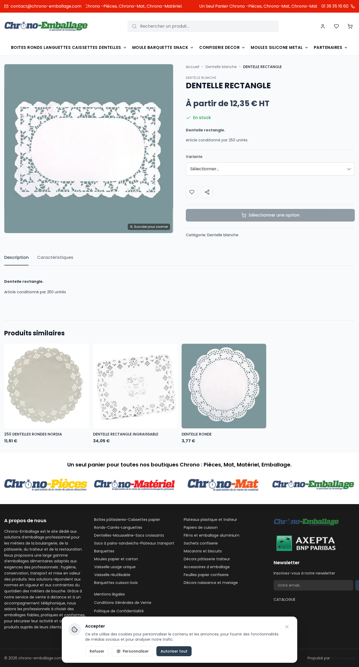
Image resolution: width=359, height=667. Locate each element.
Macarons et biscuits (203, 551)
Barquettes (104, 551)
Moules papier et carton (116, 559)
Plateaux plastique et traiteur (210, 519)
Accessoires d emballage (207, 566)
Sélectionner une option (274, 215)
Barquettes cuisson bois (116, 582)
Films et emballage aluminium (211, 535)
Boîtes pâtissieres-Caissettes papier (127, 519)
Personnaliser (136, 651)
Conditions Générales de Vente (122, 602)
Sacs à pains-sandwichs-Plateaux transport (134, 543)
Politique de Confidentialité (119, 611)
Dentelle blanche (221, 66)
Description (16, 257)
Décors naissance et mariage (211, 582)
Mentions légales (109, 594)
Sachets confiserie (201, 543)
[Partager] (207, 192)
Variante (194, 156)
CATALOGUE (284, 599)
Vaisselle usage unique (115, 566)
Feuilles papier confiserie (206, 574)
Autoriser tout (174, 651)
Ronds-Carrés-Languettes (118, 527)
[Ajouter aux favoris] (192, 192)
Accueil (192, 66)
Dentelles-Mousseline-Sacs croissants (129, 535)
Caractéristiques (55, 257)
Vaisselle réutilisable (112, 574)
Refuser (97, 651)
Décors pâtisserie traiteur (207, 559)
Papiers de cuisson (201, 527)
